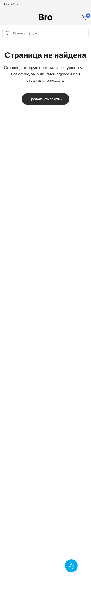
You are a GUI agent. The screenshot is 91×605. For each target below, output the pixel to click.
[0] (84, 17)
